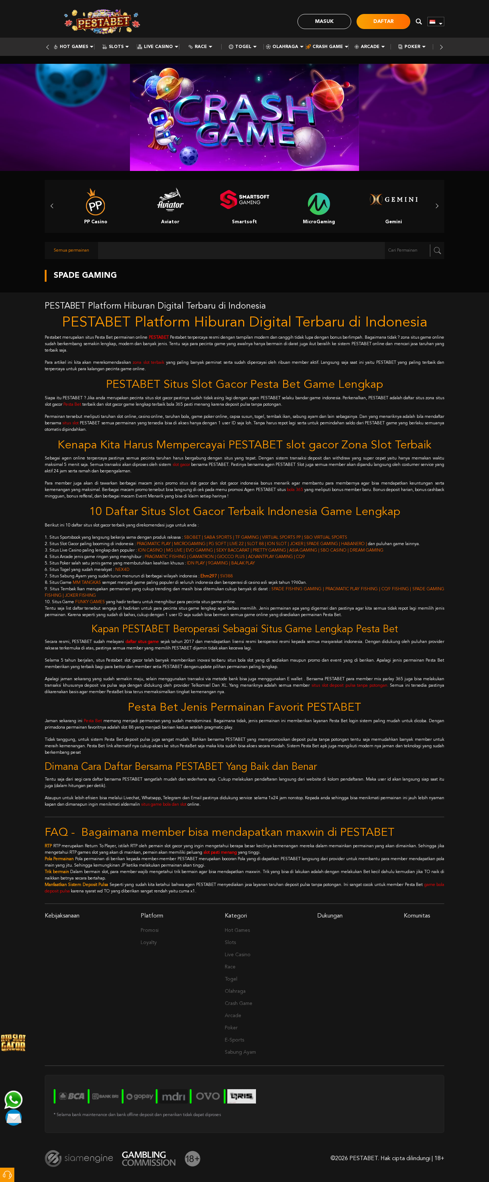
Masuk (324, 21)
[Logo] (102, 21)
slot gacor (181, 465)
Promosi (150, 930)
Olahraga (285, 47)
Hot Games (74, 47)
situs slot (70, 423)
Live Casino (158, 47)
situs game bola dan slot (164, 804)
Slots (116, 47)
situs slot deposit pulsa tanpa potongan (349, 685)
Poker (412, 47)
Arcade (370, 47)
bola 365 (295, 490)
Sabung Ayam (240, 1052)
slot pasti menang (220, 852)
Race (201, 47)
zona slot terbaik (148, 363)
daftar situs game (142, 642)
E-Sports (234, 1040)
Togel (243, 47)
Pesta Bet (72, 404)
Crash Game (328, 47)
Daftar (383, 21)
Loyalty (149, 942)
